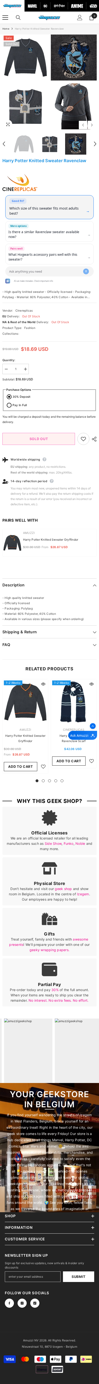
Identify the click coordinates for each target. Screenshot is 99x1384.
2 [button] (43, 780)
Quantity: (8, 360)
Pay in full (19, 405)
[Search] (18, 17)
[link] (49, 831)
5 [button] (62, 780)
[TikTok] (34, 1303)
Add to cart (20, 766)
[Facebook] (9, 1303)
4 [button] (55, 780)
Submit (79, 1277)
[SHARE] (93, 439)
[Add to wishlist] (83, 439)
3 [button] (49, 780)
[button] (83, 125)
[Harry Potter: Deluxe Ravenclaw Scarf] (73, 702)
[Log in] (79, 17)
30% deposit (21, 396)
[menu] (5, 17)
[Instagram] (22, 1303)
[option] (25, 82)
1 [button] (37, 780)
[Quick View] (43, 684)
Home (5, 28)
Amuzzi (29, 533)
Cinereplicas (24, 310)
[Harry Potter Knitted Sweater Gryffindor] (25, 702)
